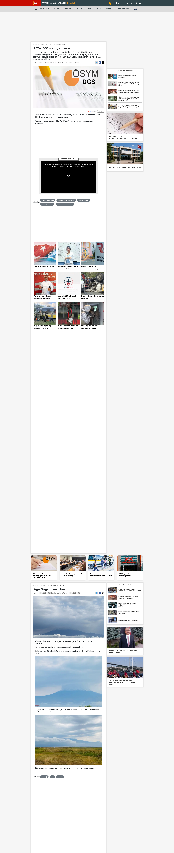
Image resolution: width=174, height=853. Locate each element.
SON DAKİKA (44, 9)
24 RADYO (71, 3)
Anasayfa (36, 44)
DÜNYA (89, 9)
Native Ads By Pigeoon (97, 241)
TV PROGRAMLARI (49, 3)
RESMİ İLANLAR (123, 9)
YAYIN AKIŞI (61, 3)
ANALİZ (99, 9)
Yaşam (43, 585)
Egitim (42, 44)
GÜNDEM (57, 9)
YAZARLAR (110, 9)
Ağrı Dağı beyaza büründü (55, 585)
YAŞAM (79, 9)
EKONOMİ (68, 9)
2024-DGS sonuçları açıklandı (55, 44)
